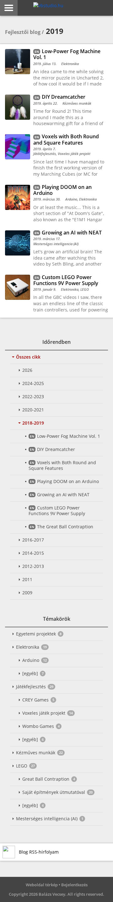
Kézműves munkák (39, 753)
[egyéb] (33, 673)
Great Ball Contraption (48, 779)
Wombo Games (41, 726)
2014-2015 (33, 553)
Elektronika (31, 647)
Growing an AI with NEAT (63, 495)
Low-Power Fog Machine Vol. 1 (68, 436)
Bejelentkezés (74, 885)
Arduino (34, 660)
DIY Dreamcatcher (56, 449)
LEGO (25, 766)
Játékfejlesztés (34, 687)
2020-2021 (33, 410)
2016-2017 (33, 540)
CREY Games (38, 700)
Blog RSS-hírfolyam (39, 852)
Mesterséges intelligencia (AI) (49, 819)
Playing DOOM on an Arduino (68, 481)
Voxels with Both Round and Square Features (62, 465)
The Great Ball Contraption (65, 527)
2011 (27, 579)
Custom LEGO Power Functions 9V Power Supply (57, 510)
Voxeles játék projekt (47, 713)
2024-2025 (33, 383)
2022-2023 (33, 396)
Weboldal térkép (42, 885)
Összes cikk (28, 357)
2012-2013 (33, 566)
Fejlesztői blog (22, 32)
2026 (27, 370)
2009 (27, 593)
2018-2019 (33, 423)
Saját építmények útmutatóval (57, 792)
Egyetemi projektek (39, 634)
